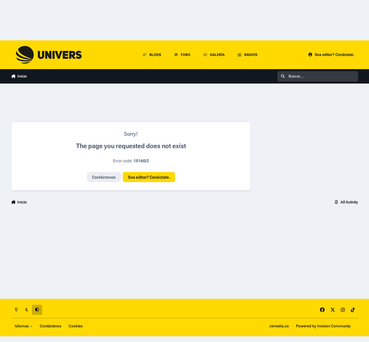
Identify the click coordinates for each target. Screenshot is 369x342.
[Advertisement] (307, 144)
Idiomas (22, 326)
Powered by (323, 326)
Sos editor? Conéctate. (149, 177)
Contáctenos (104, 177)
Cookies (76, 326)
